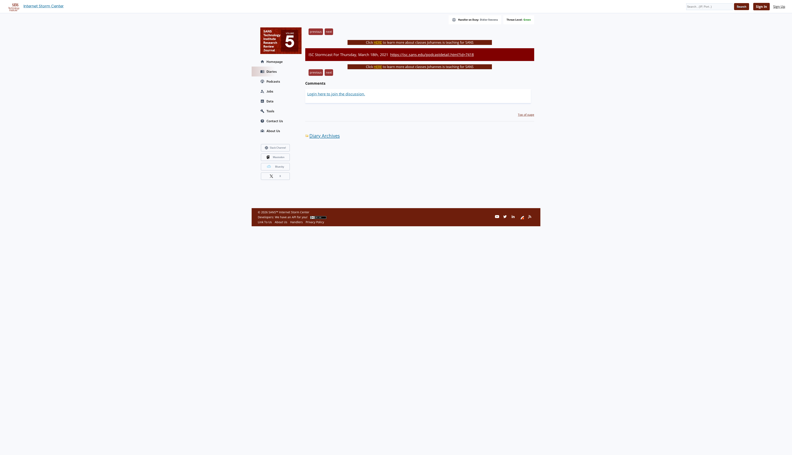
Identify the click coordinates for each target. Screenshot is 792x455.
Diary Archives (324, 136)
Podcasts (273, 81)
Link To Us (265, 222)
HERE (378, 42)
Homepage (274, 61)
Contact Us (274, 121)
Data (269, 101)
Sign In (761, 6)
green (527, 19)
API (294, 217)
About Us (273, 131)
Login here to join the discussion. (336, 93)
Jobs (269, 91)
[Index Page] (13, 6)
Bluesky (279, 166)
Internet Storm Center (44, 6)
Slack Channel (278, 147)
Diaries (271, 71)
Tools (270, 111)
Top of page (526, 115)
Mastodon (278, 157)
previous (316, 32)
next (329, 32)
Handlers (296, 222)
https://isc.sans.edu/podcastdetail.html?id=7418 (432, 54)
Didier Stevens (489, 19)
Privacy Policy (315, 222)
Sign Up (779, 6)
